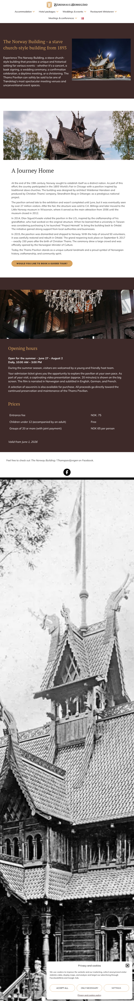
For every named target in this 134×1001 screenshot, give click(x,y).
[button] (127, 965)
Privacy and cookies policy (89, 995)
